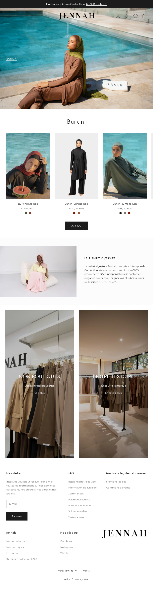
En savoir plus (113, 392)
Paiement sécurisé (79, 499)
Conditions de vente (118, 487)
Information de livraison (82, 487)
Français (87, 570)
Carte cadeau (76, 517)
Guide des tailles (77, 511)
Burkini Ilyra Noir (28, 203)
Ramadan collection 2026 (21, 559)
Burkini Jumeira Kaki (125, 203)
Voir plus (39, 392)
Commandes (76, 493)
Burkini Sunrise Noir (76, 203)
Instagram (66, 547)
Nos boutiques (15, 547)
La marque (12, 553)
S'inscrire (17, 516)
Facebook (66, 541)
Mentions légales (116, 481)
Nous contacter (15, 541)
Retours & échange (79, 505)
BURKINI (11, 58)
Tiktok (64, 553)
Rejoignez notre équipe (82, 481)
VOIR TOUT (76, 226)
